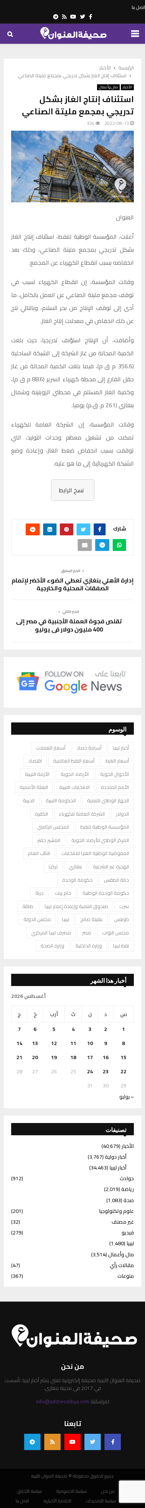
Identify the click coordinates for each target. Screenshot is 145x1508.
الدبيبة (29, 800)
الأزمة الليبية (37, 774)
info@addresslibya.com (62, 1401)
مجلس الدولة (37, 919)
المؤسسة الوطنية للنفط (104, 826)
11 (73, 1043)
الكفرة (41, 813)
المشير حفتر (48, 840)
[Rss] (52, 1442)
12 (54, 1043)
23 (106, 1071)
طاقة (27, 906)
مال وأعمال (108, 87)
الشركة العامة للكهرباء (82, 813)
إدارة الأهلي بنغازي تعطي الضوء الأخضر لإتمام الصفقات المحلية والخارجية (73, 584)
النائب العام (39, 853)
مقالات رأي (122, 1265)
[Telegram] (32, 1442)
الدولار (122, 813)
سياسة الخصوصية (72, 1491)
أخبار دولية (115, 1157)
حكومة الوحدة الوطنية (106, 892)
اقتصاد (35, 760)
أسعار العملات (50, 747)
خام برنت (63, 892)
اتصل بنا (138, 7)
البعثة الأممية (34, 787)
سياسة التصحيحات (101, 1501)
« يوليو (126, 1096)
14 (19, 1043)
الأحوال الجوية (114, 774)
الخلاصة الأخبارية (57, 1501)
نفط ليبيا (121, 945)
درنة (39, 892)
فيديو (128, 1232)
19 (54, 1057)
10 (90, 1043)
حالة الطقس (116, 879)
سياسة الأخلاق (29, 1491)
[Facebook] (112, 1442)
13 (35, 1043)
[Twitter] (92, 1442)
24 (90, 1071)
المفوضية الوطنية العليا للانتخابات (95, 853)
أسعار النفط (117, 760)
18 (73, 1057)
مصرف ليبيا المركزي (51, 932)
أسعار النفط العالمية (73, 760)
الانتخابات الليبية (74, 787)
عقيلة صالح (91, 919)
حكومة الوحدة (77, 879)
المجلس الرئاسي (53, 826)
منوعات (125, 1276)
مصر (86, 932)
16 (106, 1057)
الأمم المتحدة (115, 787)
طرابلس (121, 919)
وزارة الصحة (52, 945)
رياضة (127, 1189)
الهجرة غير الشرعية (111, 866)
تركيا (53, 866)
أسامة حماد (89, 747)
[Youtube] (72, 1442)
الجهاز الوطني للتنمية (108, 800)
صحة (128, 1200)
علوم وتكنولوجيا (116, 1211)
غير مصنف (123, 1222)
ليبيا (65, 919)
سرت (124, 906)
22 (123, 1071)
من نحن (108, 1491)
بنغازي (75, 866)
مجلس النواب (115, 932)
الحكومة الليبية (61, 800)
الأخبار (127, 87)
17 (90, 1057)
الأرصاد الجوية (75, 774)
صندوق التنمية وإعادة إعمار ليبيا (76, 906)
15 (123, 1057)
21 (19, 1057)
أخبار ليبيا (121, 747)
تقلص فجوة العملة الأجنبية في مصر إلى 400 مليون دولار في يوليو (69, 625)
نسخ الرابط (71, 490)
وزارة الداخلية (88, 945)
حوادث (127, 1178)
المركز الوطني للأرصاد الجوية (100, 840)
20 (35, 1057)
